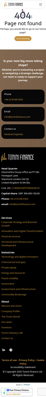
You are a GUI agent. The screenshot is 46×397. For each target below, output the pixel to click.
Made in (19, 385)
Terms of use (9, 360)
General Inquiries (13, 134)
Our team (6, 322)
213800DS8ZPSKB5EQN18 (25, 188)
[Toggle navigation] (40, 4)
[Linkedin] (3, 350)
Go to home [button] (22, 38)
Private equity (8, 267)
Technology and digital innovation (19, 256)
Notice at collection (12, 394)
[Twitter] (10, 350)
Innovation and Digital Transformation (22, 231)
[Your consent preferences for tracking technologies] (4, 393)
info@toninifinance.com (17, 116)
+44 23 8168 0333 (13, 99)
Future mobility (9, 278)
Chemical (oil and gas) (13, 262)
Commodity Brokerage (13, 294)
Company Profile (10, 311)
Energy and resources (13, 272)
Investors (6, 327)
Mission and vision (11, 305)
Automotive (7, 283)
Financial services (10, 236)
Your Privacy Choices (19, 390)
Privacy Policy (27, 360)
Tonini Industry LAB (12, 332)
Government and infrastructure (18, 289)
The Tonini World (10, 316)
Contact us (7, 338)
